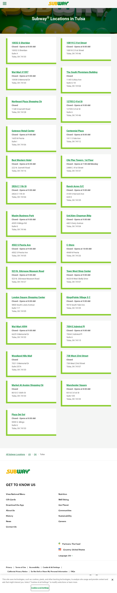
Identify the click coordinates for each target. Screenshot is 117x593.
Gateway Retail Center (23, 130)
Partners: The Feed (71, 544)
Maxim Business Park (23, 215)
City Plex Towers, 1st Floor (79, 160)
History (9, 516)
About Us (10, 511)
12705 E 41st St (74, 101)
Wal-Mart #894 (19, 326)
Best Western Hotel (21, 160)
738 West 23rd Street (77, 356)
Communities (64, 511)
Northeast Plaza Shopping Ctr (27, 101)
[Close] (112, 580)
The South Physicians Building (81, 72)
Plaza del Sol (18, 414)
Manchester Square (76, 385)
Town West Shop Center (78, 271)
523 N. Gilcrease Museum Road (28, 271)
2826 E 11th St (19, 186)
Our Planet (63, 505)
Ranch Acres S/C (75, 186)
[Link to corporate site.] (18, 481)
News (8, 521)
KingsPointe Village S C (78, 297)
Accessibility (34, 567)
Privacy (9, 567)
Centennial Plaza (75, 130)
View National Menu (15, 494)
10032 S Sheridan (21, 42)
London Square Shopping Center (28, 297)
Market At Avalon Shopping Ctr (28, 385)
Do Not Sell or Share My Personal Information (49, 571)
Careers (62, 521)
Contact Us (11, 527)
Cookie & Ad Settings (51, 567)
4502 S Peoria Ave (21, 245)
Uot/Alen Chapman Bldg (78, 215)
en (64, 556)
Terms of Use (20, 567)
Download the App (15, 505)
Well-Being (63, 500)
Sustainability (65, 516)
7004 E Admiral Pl (75, 326)
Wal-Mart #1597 (20, 72)
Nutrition (62, 494)
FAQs (73, 571)
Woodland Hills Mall (22, 356)
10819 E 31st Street (76, 42)
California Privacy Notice (17, 571)
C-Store (70, 245)
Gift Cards (11, 500)
